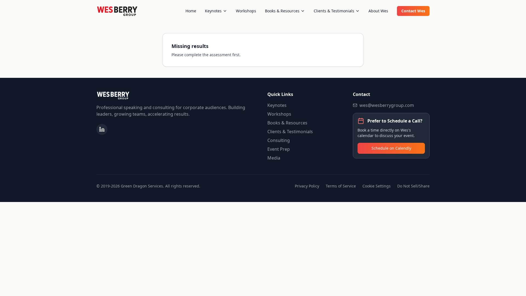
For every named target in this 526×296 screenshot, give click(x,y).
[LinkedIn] (101, 129)
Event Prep (278, 149)
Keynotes (213, 10)
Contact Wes (413, 10)
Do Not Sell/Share (413, 186)
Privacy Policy (307, 186)
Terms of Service (341, 186)
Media (273, 158)
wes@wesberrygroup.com (386, 105)
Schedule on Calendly (391, 148)
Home (190, 10)
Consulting (278, 140)
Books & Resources (282, 10)
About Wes (378, 10)
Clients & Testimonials (334, 10)
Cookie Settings (376, 186)
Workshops (246, 10)
